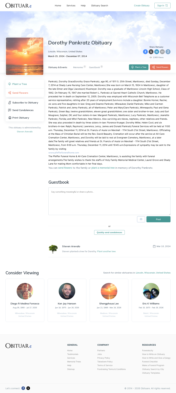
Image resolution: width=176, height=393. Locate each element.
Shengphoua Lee (109, 303)
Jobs (99, 354)
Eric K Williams (151, 303)
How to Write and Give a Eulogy (156, 358)
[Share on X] (151, 52)
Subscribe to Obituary (25, 102)
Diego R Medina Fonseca (25, 303)
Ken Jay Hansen (67, 303)
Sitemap (71, 369)
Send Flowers (162, 67)
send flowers (65, 167)
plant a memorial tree (103, 167)
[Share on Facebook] (145, 52)
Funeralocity (147, 350)
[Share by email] (162, 52)
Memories (78, 67)
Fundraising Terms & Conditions (111, 369)
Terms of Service (104, 365)
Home (69, 350)
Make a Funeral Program (153, 365)
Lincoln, (140, 272)
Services (71, 358)
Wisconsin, (150, 272)
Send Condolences (23, 110)
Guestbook (94, 67)
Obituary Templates (151, 373)
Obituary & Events (57, 67)
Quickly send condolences (109, 232)
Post (158, 219)
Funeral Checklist (150, 361)
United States (163, 272)
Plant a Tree (140, 67)
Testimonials (72, 354)
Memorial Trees (74, 361)
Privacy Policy (103, 358)
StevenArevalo (25, 131)
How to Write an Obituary (153, 354)
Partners (101, 350)
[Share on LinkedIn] (156, 52)
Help (69, 365)
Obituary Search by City (153, 369)
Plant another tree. (106, 251)
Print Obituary (20, 117)
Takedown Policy (105, 361)
